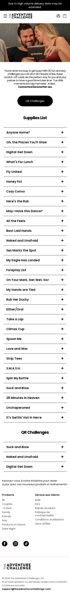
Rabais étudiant (45, 508)
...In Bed (6, 508)
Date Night (9, 528)
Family (6, 512)
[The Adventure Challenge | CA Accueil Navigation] (35, 566)
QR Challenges (35, 101)
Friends (6, 516)
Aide (38, 499)
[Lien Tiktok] (26, 543)
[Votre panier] (64, 16)
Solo (4, 520)
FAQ (37, 504)
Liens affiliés (42, 523)
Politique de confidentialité (44, 514)
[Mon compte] (58, 16)
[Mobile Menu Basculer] (5, 16)
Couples (7, 504)
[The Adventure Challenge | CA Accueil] (22, 15)
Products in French (13, 524)
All (3, 499)
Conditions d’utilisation (49, 519)
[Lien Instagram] (15, 543)
